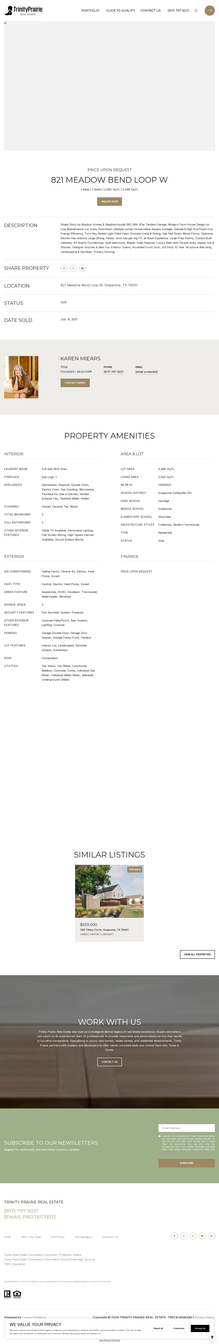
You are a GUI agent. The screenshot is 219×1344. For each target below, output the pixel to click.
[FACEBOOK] (174, 1235)
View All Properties (197, 954)
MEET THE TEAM (31, 1237)
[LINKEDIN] (211, 1235)
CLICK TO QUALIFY (120, 10)
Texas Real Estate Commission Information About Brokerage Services (49, 1259)
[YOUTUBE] (202, 1235)
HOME (7, 1237)
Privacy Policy (169, 1152)
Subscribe (187, 1163)
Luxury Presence (34, 1317)
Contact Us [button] (109, 1061)
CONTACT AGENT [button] (75, 382)
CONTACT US (110, 1237)
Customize (178, 1328)
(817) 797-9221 (178, 10)
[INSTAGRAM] (193, 1235)
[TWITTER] (183, 1235)
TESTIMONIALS (83, 1237)
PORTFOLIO (90, 10)
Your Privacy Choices (109, 1340)
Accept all (200, 1328)
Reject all (158, 1328)
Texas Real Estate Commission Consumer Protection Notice (42, 1255)
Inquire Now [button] (109, 201)
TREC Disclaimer (15, 1264)
